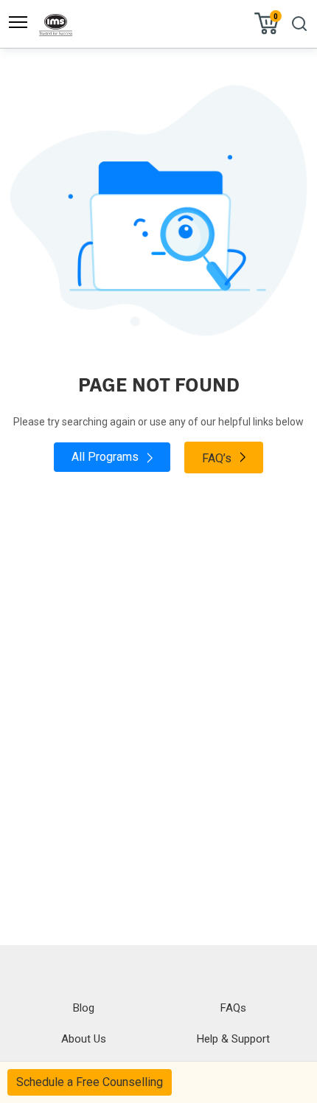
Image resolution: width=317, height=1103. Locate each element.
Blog (83, 1008)
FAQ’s (218, 458)
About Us (83, 1038)
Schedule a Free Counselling (89, 1082)
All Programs (107, 457)
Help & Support (233, 1038)
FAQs (233, 1008)
